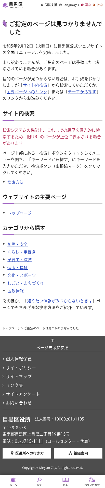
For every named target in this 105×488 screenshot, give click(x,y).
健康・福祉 (17, 268)
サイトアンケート (23, 394)
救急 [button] (100, 4)
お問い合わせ (19, 403)
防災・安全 (17, 244)
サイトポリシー (21, 368)
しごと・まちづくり (25, 283)
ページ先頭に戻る (52, 348)
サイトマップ (19, 376)
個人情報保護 (19, 359)
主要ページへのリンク (27, 92)
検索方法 (15, 182)
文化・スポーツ (21, 275)
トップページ (19, 213)
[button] (49, 5)
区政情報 (15, 291)
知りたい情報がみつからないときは (59, 301)
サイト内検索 (35, 85)
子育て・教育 (19, 260)
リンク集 (14, 385)
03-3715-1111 (29, 441)
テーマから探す (82, 92)
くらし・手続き (21, 252)
